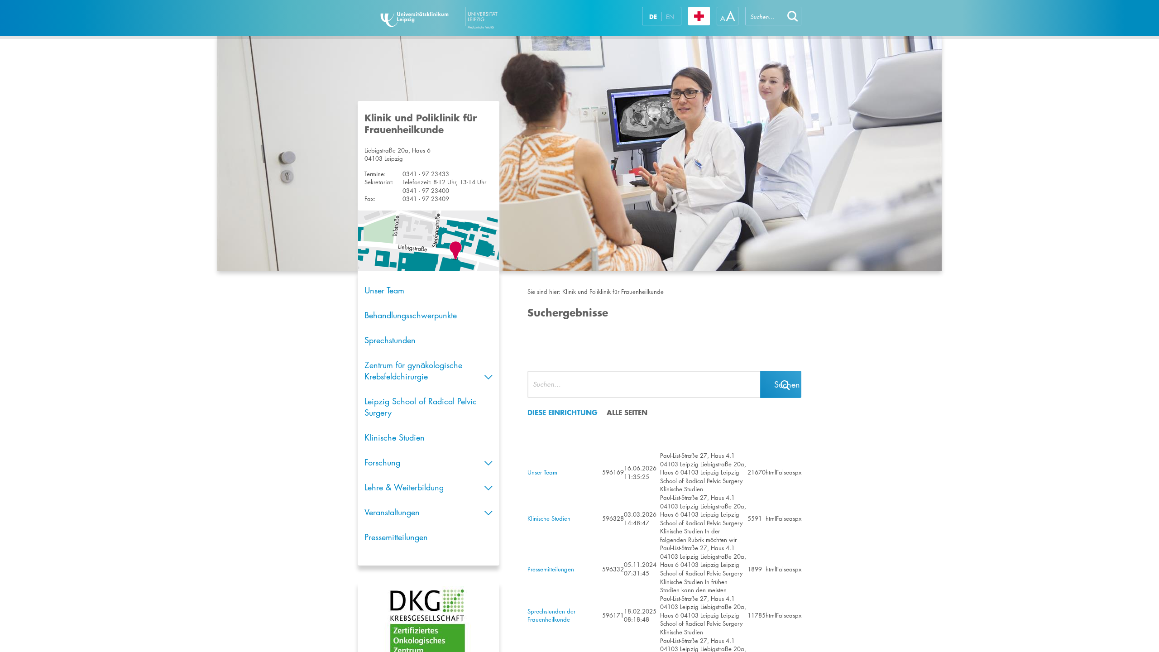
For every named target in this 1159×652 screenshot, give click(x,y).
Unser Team (384, 290)
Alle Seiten (627, 412)
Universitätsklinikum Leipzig (465, 18)
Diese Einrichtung (562, 412)
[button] (792, 16)
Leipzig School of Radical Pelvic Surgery (420, 407)
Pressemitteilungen (396, 537)
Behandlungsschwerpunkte (410, 315)
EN (670, 17)
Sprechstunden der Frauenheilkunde (551, 615)
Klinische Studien (394, 437)
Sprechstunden (390, 340)
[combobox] (764, 16)
